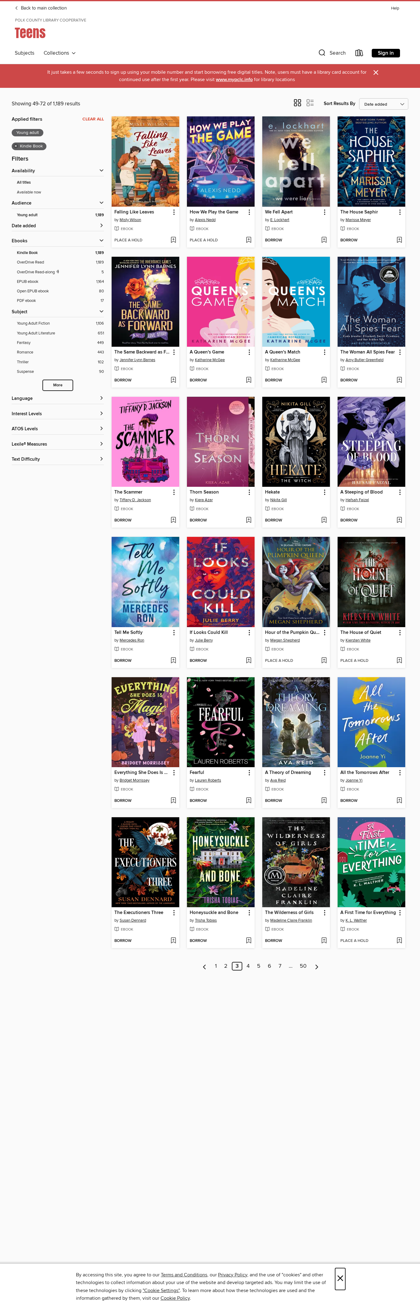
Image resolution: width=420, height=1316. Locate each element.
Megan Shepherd (285, 640)
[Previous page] (205, 966)
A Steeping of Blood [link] (361, 492)
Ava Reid (278, 780)
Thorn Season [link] (204, 492)
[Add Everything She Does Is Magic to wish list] (173, 801)
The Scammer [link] (128, 492)
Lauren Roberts (208, 780)
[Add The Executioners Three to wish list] (173, 941)
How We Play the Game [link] (214, 212)
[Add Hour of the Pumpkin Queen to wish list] (324, 661)
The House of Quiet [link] (360, 632)
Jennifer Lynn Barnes (137, 359)
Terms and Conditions (184, 1275)
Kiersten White (358, 640)
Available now (29, 192)
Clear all (93, 119)
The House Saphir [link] (359, 212)
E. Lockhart (279, 219)
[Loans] (359, 54)
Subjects (24, 53)
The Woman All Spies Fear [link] (367, 352)
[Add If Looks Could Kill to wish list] (248, 661)
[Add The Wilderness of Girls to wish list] (324, 941)
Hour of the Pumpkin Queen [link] (293, 632)
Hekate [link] (272, 492)
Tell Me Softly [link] (128, 632)
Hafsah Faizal (357, 500)
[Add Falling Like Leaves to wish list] (173, 240)
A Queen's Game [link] (207, 352)
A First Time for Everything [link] (368, 913)
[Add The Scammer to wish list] (173, 521)
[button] (331, 54)
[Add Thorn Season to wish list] (248, 521)
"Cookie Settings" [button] (161, 1290)
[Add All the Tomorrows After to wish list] (399, 801)
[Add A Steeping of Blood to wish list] (399, 521)
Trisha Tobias (206, 920)
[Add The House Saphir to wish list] (399, 240)
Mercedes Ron (132, 640)
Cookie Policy (175, 1298)
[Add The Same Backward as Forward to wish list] (173, 381)
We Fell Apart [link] (279, 212)
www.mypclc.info (234, 79)
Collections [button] (58, 53)
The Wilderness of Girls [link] (289, 913)
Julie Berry (204, 640)
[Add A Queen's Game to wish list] (248, 381)
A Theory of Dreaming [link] (288, 772)
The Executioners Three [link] (138, 913)
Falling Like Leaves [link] (134, 212)
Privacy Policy (232, 1275)
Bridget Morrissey (134, 780)
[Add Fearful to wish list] (248, 801)
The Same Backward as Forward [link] (142, 352)
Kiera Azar (204, 500)
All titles (24, 182)
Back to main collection (43, 8)
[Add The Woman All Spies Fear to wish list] (399, 381)
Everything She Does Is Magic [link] (142, 772)
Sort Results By (339, 104)
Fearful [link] (197, 772)
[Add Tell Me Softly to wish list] (173, 661)
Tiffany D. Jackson (135, 500)
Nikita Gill (278, 500)
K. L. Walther (356, 920)
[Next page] (317, 966)
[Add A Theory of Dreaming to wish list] (324, 801)
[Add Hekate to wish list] (324, 521)
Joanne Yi (354, 780)
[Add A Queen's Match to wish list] (324, 381)
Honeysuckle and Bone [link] (214, 913)
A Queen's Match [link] (282, 352)
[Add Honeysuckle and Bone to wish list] (248, 941)
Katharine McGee (210, 359)
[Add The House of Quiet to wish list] (399, 661)
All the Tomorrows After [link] (364, 772)
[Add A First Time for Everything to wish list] (399, 941)
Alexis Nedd (205, 219)
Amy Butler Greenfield (364, 359)
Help (395, 8)
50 (303, 966)
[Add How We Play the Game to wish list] (248, 240)
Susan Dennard (133, 920)
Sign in (386, 53)
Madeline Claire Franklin (291, 920)
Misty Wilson (130, 219)
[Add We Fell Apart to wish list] (324, 240)
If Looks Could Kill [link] (209, 632)
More (57, 385)
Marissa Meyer (358, 219)
